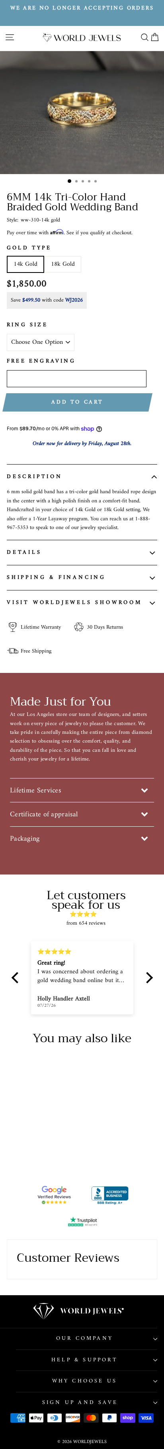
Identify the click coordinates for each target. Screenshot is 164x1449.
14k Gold (25, 264)
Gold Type (29, 248)
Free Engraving (41, 361)
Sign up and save (80, 1403)
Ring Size (27, 325)
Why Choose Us (84, 1381)
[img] (86, 914)
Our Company (84, 1338)
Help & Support (84, 1360)
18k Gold (63, 264)
